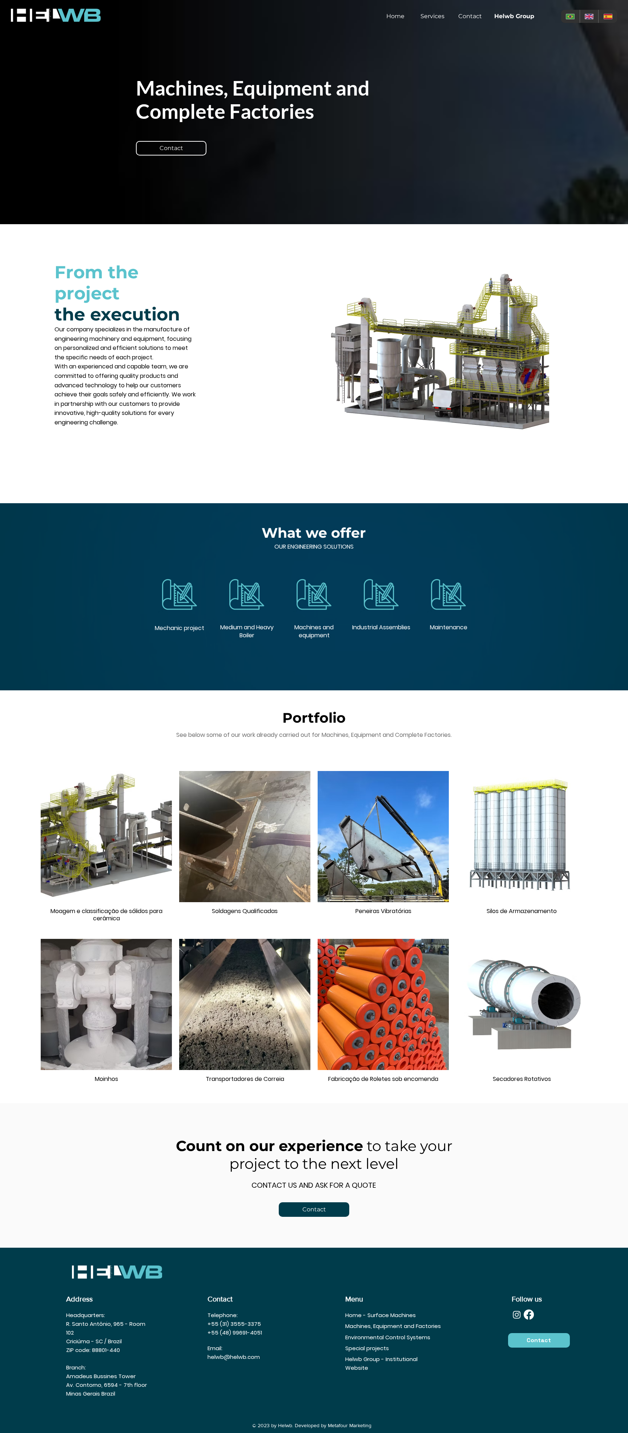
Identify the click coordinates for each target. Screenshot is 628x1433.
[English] (589, 16)
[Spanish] (607, 16)
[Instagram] (517, 1314)
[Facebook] (529, 1314)
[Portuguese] (570, 16)
